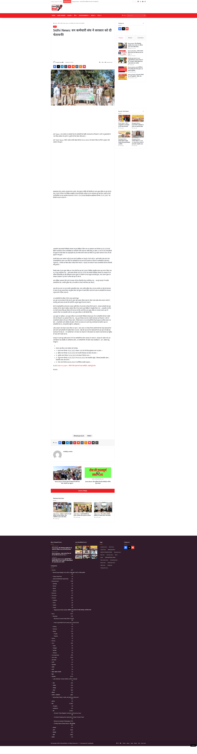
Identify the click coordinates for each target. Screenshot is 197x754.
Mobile (54, 650)
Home (53, 15)
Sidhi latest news (111, 562)
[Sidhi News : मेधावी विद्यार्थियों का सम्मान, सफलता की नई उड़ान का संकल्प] (83, 507)
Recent (130, 37)
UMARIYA (55, 708)
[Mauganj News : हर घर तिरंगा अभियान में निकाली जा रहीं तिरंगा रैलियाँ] (93, 552)
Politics (54, 626)
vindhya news (59, 62)
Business (55, 616)
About (128, 743)
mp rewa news (110, 554)
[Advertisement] (114, 8)
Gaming (55, 583)
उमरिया (53, 667)
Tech (98, 15)
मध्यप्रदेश (69, 15)
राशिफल (53, 692)
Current (53, 570)
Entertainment (83, 15)
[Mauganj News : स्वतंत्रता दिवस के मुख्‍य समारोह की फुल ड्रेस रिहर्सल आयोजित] (124, 134)
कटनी (53, 669)
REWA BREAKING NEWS (110, 557)
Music (54, 588)
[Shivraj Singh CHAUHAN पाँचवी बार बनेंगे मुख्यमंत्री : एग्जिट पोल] (122, 77)
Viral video (54, 657)
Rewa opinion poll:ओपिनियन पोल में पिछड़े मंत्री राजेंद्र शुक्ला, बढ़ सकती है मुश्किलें (135, 68)
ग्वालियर (54, 685)
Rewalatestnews (113, 560)
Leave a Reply (82, 490)
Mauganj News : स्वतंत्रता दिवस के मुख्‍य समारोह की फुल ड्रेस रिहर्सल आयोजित (87, 1)
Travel (54, 607)
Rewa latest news (104, 560)
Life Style (54, 595)
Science (55, 629)
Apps (54, 645)
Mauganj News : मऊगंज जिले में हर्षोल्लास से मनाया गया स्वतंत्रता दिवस (137, 124)
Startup (55, 652)
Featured (54, 593)
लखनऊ (53, 701)
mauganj (55, 706)
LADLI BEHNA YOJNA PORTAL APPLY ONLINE (65, 679)
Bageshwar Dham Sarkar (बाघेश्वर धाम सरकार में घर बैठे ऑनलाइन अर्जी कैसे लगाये (72, 610)
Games (56, 636)
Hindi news (111, 547)
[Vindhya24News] (57, 8)
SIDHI (89, 436)
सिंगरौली (54, 732)
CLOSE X (193, 745)
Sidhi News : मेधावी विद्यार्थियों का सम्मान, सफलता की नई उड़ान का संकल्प (82, 514)
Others (53, 638)
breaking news (104, 547)
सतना (54, 729)
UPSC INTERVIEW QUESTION (60, 578)
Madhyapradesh (79, 436)
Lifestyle (54, 597)
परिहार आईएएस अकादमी (56, 671)
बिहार (53, 674)
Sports (54, 590)
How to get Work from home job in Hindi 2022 (66, 622)
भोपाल (54, 690)
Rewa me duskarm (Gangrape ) (62, 721)
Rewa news (103, 562)
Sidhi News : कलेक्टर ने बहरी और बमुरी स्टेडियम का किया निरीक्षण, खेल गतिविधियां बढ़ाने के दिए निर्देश (62, 515)
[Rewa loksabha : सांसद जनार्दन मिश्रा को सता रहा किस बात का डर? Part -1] (122, 53)
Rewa (102, 557)
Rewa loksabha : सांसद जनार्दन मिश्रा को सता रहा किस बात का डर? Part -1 (135, 52)
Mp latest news (117, 552)
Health (54, 605)
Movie (54, 586)
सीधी (61, 23)
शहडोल (53, 737)
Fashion (55, 600)
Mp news (102, 554)
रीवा (53, 710)
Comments (140, 37)
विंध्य (75, 15)
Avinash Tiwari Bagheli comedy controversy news (67, 713)
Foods (55, 633)
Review (53, 640)
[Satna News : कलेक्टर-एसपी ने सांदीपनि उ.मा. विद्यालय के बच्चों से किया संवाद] (93, 557)
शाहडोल (54, 727)
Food (54, 602)
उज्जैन (53, 662)
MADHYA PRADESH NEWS (106, 552)
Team (132, 743)
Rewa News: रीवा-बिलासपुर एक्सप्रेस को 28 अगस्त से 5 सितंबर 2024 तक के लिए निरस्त (135, 45)
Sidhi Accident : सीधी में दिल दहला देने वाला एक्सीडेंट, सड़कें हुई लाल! (76, 366)
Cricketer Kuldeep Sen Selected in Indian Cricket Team (69, 717)
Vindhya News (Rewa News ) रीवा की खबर (64, 723)
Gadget (55, 648)
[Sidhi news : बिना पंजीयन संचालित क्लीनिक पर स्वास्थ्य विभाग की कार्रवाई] (103, 507)
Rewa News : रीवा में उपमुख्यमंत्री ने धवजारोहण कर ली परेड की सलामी (123, 124)
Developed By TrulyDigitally (86, 743)
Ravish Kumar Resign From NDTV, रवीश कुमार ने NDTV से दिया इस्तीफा (69, 572)
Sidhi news (103, 565)
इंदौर (54, 683)
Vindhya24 (109, 565)
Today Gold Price (57, 576)
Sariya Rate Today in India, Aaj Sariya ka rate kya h (66, 697)
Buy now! (143, 743)
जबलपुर (54, 687)
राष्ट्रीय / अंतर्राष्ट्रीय (61, 15)
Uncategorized (55, 655)
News (92, 15)
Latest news (103, 549)
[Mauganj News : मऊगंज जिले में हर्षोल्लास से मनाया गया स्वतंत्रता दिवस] (138, 118)
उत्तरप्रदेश (54, 664)
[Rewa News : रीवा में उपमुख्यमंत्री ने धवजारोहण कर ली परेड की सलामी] (124, 118)
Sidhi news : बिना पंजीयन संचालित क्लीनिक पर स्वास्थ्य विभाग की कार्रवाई (102, 514)
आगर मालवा (54, 659)
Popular (121, 37)
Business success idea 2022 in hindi (64, 618)
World (54, 631)
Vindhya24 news (104, 567)
